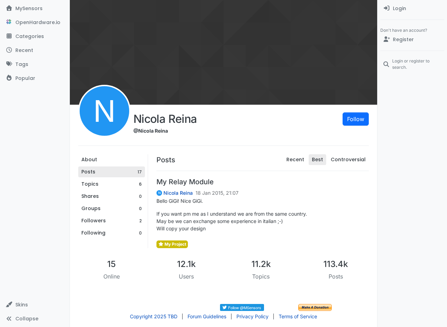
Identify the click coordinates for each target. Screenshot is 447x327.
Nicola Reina (178, 193)
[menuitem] (412, 8)
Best (317, 159)
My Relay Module (185, 182)
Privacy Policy (252, 316)
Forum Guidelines (207, 316)
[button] (35, 304)
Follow (355, 119)
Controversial (348, 159)
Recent (295, 159)
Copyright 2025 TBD (153, 316)
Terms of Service (298, 316)
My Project (174, 244)
